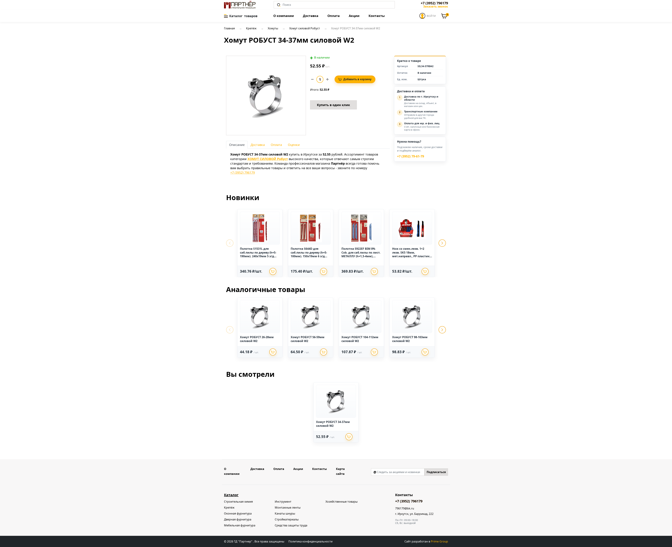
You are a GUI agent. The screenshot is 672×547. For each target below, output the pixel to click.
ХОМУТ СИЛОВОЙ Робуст (267, 159)
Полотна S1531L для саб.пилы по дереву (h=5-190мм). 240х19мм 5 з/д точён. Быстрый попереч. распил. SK (258, 256)
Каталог (231, 494)
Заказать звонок (435, 6)
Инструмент (283, 501)
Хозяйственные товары (342, 501)
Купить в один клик (333, 105)
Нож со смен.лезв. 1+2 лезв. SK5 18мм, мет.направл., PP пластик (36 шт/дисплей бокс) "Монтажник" (411, 256)
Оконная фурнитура (238, 513)
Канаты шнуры (285, 513)
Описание (237, 145)
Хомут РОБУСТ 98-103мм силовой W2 (410, 339)
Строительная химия (238, 501)
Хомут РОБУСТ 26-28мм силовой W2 (257, 339)
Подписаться (436, 472)
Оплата (333, 16)
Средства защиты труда (291, 525)
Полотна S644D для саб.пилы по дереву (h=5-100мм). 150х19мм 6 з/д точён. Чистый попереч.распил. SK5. (309, 256)
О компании (283, 16)
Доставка (310, 16)
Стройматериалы (287, 519)
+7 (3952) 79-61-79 (410, 156)
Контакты (377, 16)
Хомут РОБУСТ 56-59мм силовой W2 (307, 339)
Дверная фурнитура (237, 519)
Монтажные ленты (287, 507)
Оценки (294, 145)
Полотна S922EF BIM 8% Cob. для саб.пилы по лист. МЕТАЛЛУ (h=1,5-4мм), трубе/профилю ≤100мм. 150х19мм (360, 256)
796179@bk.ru (404, 508)
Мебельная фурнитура (239, 525)
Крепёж (229, 507)
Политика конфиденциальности (310, 541)
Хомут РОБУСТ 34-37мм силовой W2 (333, 424)
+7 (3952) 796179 (434, 3)
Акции (354, 16)
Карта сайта (340, 471)
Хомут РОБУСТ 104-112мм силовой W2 (359, 339)
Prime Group (439, 541)
